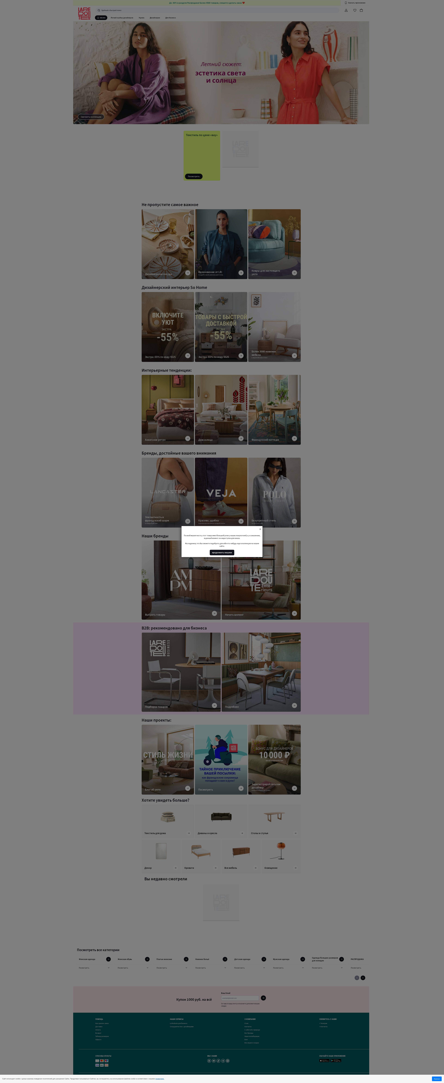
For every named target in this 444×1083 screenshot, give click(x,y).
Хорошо (437, 1079)
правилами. (159, 1079)
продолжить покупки (222, 552)
